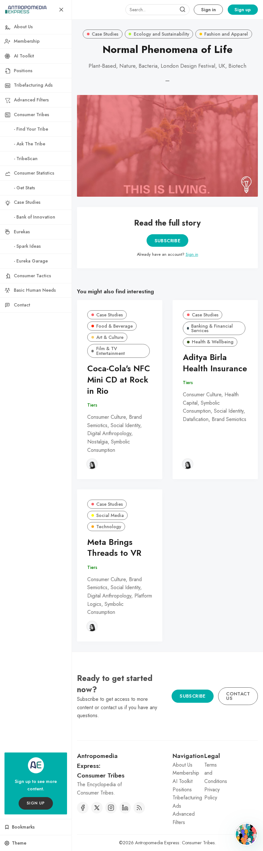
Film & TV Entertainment (110, 350)
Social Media (110, 515)
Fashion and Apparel (226, 34)
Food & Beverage (114, 326)
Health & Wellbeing (212, 342)
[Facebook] (83, 807)
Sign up (242, 9)
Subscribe (168, 240)
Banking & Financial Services (212, 328)
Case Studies (105, 34)
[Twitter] (97, 807)
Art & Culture (109, 337)
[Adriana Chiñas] (92, 464)
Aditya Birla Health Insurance (215, 362)
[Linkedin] (125, 807)
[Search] (182, 9)
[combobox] (157, 9)
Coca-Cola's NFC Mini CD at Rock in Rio (118, 380)
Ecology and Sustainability (161, 34)
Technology (108, 526)
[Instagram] (111, 807)
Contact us (238, 696)
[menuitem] (36, 27)
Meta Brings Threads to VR (114, 547)
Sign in (208, 9)
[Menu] (61, 9)
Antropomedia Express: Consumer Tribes (175, 842)
